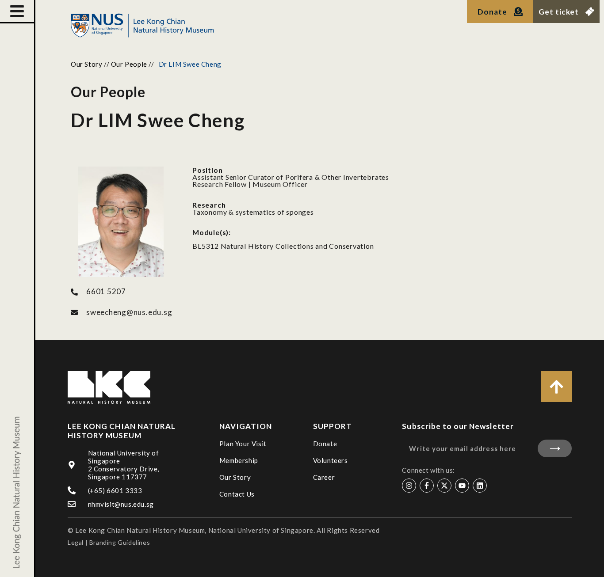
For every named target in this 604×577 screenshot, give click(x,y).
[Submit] (555, 448)
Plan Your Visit (243, 444)
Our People (129, 64)
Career (324, 477)
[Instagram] (409, 485)
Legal (76, 542)
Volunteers (330, 460)
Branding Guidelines (119, 542)
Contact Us (237, 494)
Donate (325, 444)
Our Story (86, 64)
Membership (238, 460)
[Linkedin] (480, 485)
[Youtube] (462, 485)
